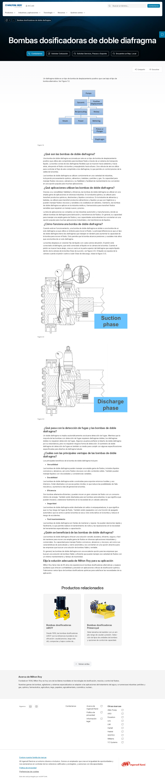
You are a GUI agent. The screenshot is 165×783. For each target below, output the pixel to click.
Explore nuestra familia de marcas (32, 757)
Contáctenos (71, 706)
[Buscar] (110, 6)
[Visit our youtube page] (36, 706)
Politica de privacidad (27, 768)
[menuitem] (10, 12)
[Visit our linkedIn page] (30, 706)
